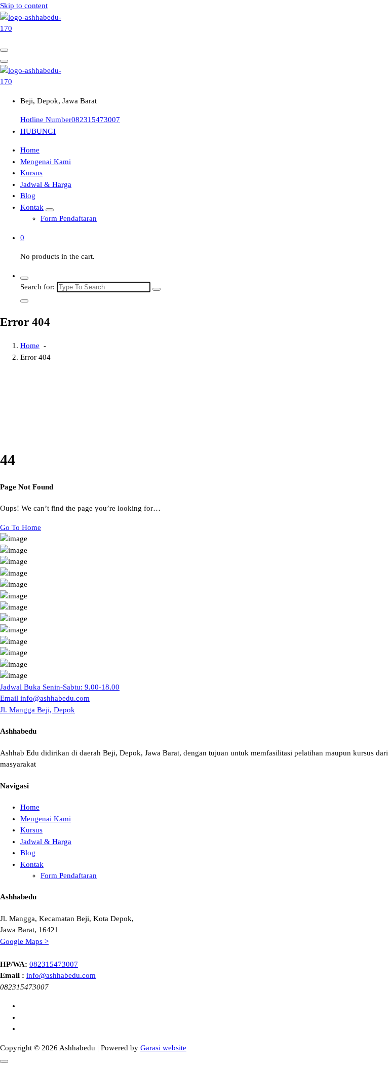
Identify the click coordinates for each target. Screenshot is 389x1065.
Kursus (31, 173)
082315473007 (53, 964)
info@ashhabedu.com (61, 975)
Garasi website (163, 1048)
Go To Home (20, 527)
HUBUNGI (38, 131)
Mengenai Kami (45, 162)
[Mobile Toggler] (50, 209)
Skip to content (24, 6)
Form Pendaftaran (69, 218)
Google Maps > (24, 941)
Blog (27, 196)
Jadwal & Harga (45, 184)
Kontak (32, 207)
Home (30, 150)
